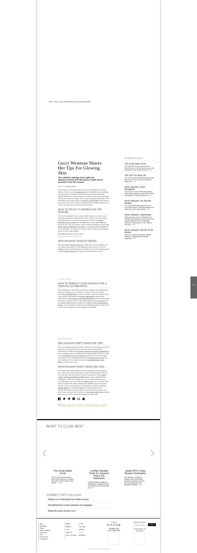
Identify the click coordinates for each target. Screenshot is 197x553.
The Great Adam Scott (135, 164)
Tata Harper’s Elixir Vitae (94, 392)
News (68, 524)
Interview (104, 404)
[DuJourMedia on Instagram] (114, 525)
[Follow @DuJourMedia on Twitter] (111, 525)
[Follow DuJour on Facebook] (108, 525)
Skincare (103, 406)
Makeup (70, 406)
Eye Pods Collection (68, 251)
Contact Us (43, 532)
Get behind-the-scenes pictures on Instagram (70, 505)
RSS (41, 534)
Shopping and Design (90, 406)
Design (81, 529)
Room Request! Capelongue (138, 215)
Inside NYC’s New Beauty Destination (135, 472)
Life (67, 529)
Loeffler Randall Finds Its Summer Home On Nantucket (99, 474)
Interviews (62, 406)
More (150, 170)
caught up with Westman (90, 200)
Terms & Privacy (45, 530)
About (41, 524)
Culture (82, 527)
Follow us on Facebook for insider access (68, 499)
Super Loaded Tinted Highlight (82, 298)
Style (81, 524)
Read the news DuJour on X (62, 511)
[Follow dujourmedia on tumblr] (119, 525)
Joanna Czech (88, 381)
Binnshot (82, 535)
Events (69, 532)
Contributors (44, 539)
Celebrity (80, 404)
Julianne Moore (81, 192)
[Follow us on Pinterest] (116, 525)
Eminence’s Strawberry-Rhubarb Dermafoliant (92, 351)
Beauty (56, 102)
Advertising (43, 526)
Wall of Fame (71, 535)
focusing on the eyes (76, 245)
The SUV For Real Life (135, 175)
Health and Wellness (92, 404)
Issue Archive (44, 537)
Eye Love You (100, 301)
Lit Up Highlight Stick (69, 294)
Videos (42, 528)
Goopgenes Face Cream (96, 358)
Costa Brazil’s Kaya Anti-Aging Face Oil (75, 356)
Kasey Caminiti (71, 186)
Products (78, 406)
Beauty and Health (68, 404)
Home (51, 102)
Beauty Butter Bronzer (87, 296)
